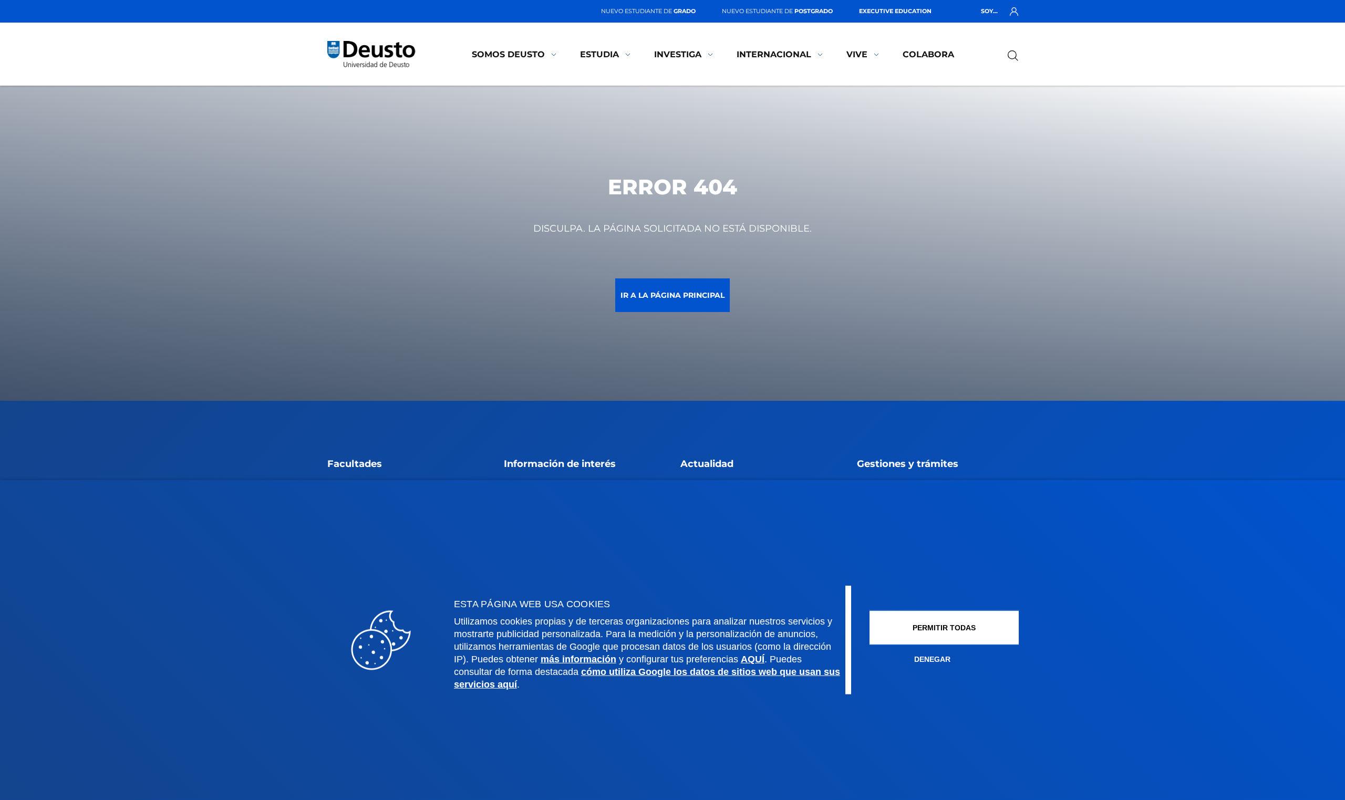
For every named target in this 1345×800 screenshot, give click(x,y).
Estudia (599, 54)
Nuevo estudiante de (648, 11)
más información (578, 659)
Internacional (774, 54)
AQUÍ (752, 659)
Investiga (677, 54)
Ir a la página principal (672, 295)
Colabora (928, 54)
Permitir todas (944, 628)
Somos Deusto (508, 54)
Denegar (932, 659)
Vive (856, 54)
